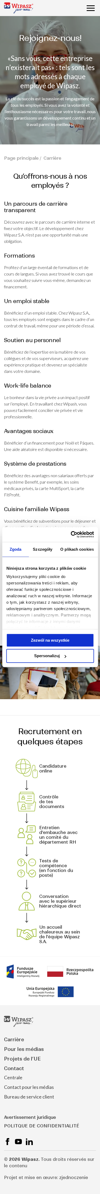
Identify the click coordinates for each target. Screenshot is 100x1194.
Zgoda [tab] (16, 549)
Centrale (13, 1077)
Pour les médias (24, 1049)
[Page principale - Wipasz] (18, 7)
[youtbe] (18, 1141)
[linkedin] (29, 1141)
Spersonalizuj (47, 656)
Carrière (14, 1039)
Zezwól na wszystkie (50, 640)
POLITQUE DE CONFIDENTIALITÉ (41, 1125)
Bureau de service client (29, 1097)
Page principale (21, 158)
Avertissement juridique (30, 1117)
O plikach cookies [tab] (77, 549)
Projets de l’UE (22, 1059)
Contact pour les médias (29, 1087)
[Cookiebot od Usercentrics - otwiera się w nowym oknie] (71, 534)
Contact (14, 1068)
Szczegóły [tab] (42, 549)
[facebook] (7, 1141)
